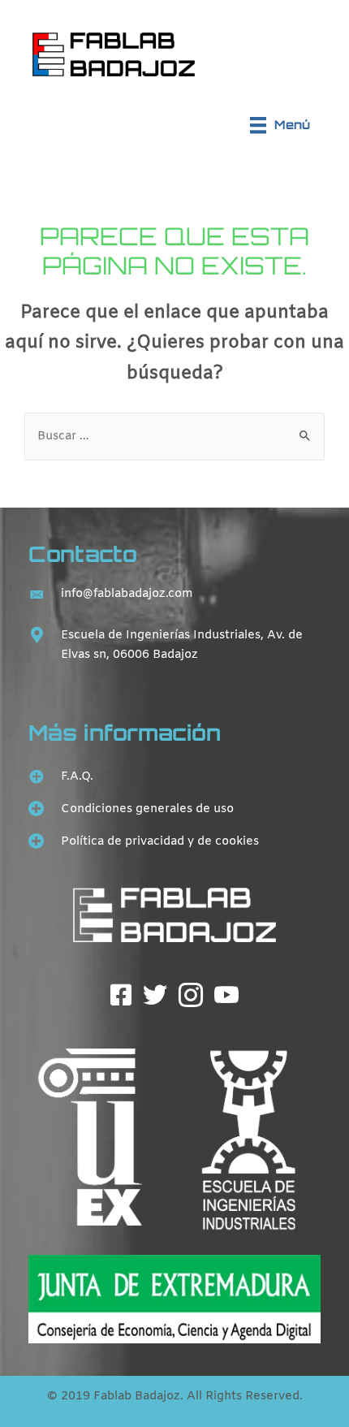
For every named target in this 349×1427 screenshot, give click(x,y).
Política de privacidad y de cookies (160, 841)
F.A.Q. (77, 776)
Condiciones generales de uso (147, 809)
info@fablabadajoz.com (127, 594)
